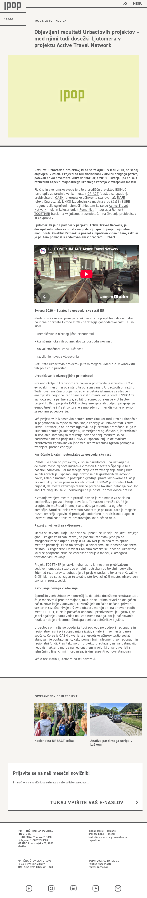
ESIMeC (120, 189)
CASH (59, 197)
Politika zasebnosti (100, 864)
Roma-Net (86, 209)
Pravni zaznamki (98, 867)
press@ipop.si (97, 834)
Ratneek (71, 233)
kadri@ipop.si (97, 837)
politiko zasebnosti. (77, 782)
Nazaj (8, 19)
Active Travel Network (105, 225)
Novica (61, 21)
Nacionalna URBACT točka (54, 740)
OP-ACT (93, 194)
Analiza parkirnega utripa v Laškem (111, 742)
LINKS (66, 201)
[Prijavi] (137, 802)
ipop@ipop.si (96, 830)
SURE (126, 201)
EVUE (121, 197)
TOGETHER (42, 214)
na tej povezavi (84, 659)
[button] (125, 3)
